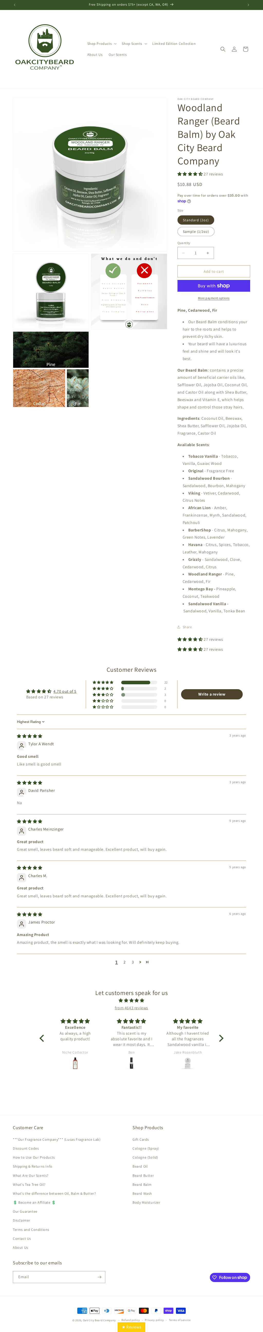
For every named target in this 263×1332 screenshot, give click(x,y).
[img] (29, 736)
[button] (101, 43)
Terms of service (180, 1320)
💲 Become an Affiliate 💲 (34, 1202)
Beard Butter (143, 1175)
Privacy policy (154, 1320)
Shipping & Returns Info (32, 1166)
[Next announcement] (248, 5)
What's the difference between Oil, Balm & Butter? (54, 1193)
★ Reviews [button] (131, 1327)
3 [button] (133, 962)
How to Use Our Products (34, 1157)
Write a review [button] (211, 694)
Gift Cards (141, 1139)
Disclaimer (21, 1220)
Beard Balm (142, 1184)
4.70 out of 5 (65, 691)
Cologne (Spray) (146, 1148)
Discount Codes (26, 1148)
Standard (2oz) (196, 220)
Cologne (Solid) (145, 1157)
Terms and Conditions (31, 1229)
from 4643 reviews (131, 1008)
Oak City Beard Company (99, 1320)
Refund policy (130, 1320)
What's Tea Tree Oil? (29, 1184)
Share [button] (187, 627)
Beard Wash (142, 1193)
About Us (20, 1247)
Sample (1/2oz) (196, 231)
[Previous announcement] (14, 5)
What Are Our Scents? (31, 1175)
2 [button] (125, 962)
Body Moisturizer (147, 1202)
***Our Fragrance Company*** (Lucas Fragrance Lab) (56, 1139)
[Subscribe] (99, 1277)
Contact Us (22, 1238)
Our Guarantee (25, 1211)
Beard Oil (140, 1166)
